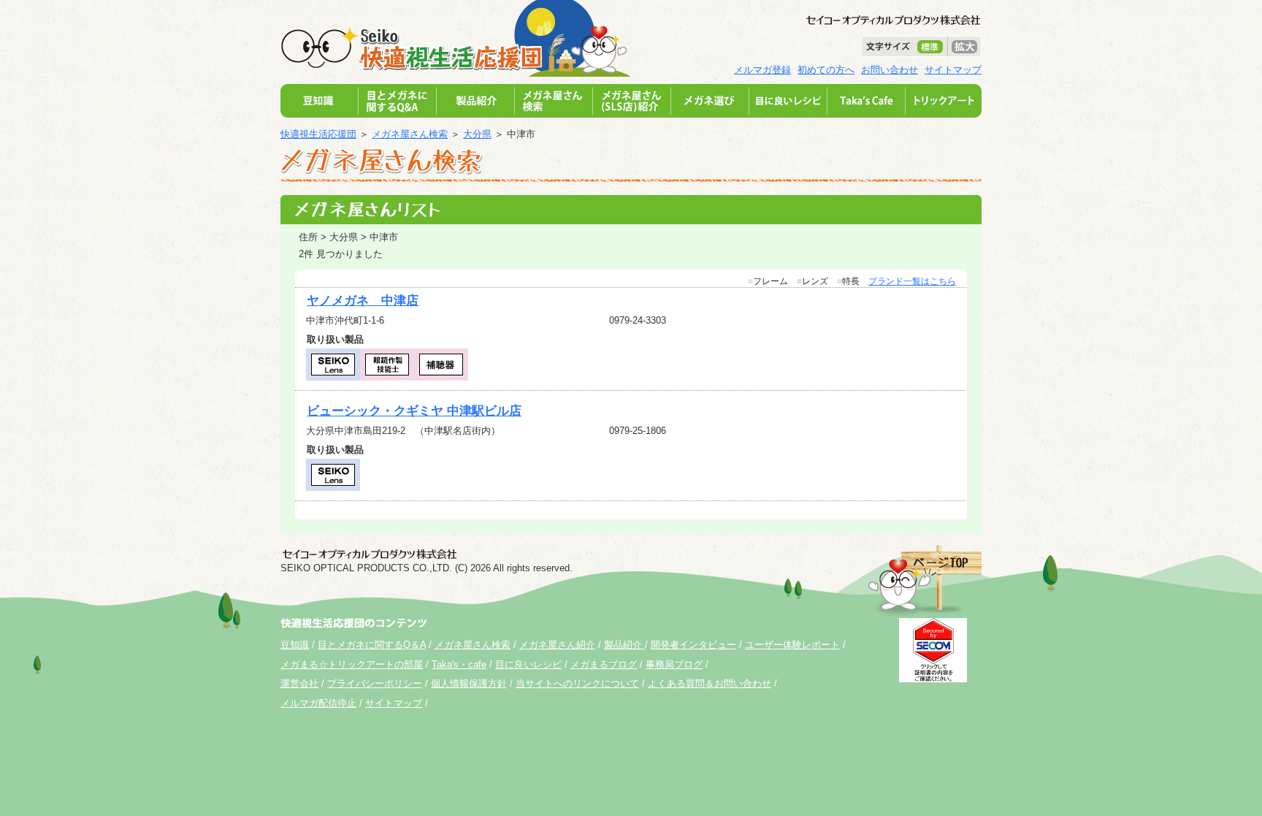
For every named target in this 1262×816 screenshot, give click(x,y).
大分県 (477, 134)
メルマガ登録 (762, 69)
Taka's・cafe (459, 664)
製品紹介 (624, 644)
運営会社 (299, 683)
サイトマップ (953, 69)
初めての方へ (826, 69)
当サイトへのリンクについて (577, 683)
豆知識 (294, 644)
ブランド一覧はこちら (912, 281)
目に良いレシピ (528, 664)
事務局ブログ (674, 664)
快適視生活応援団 (318, 134)
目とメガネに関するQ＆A (372, 644)
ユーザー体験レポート (792, 644)
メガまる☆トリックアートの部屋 (351, 664)
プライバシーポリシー (374, 683)
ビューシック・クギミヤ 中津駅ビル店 (414, 411)
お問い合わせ (889, 69)
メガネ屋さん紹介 (557, 644)
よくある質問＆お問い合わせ (709, 683)
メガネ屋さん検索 (410, 134)
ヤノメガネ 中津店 (362, 301)
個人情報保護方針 (469, 683)
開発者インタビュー (693, 644)
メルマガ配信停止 (318, 703)
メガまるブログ (603, 664)
